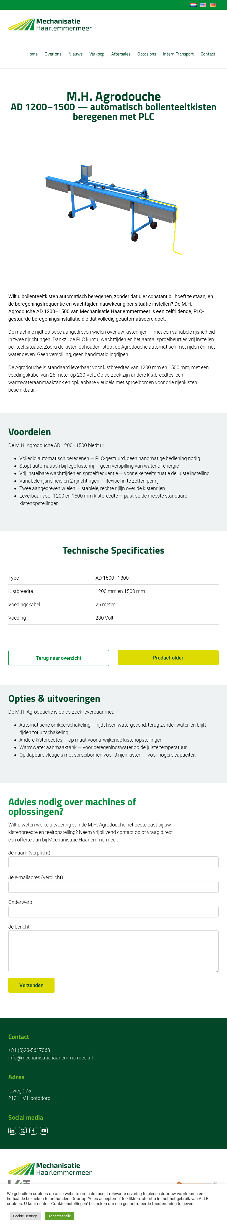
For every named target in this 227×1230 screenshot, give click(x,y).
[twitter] (23, 1131)
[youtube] (44, 1131)
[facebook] (33, 1131)
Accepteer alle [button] (59, 1216)
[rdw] (196, 1183)
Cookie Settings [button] (25, 1216)
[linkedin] (12, 1131)
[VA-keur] (19, 1183)
